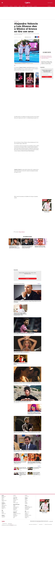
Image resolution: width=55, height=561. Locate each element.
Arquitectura (27, 508)
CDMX (25, 501)
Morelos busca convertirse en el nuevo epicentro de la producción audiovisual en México (46, 57)
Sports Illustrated (16, 504)
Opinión (14, 495)
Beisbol (14, 506)
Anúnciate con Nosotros (48, 524)
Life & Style (15, 497)
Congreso (26, 500)
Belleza (23, 6)
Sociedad (26, 503)
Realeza (11, 6)
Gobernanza (27, 513)
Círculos (15, 6)
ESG (13, 517)
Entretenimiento (15, 499)
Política (26, 497)
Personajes (3, 506)
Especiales (14, 496)
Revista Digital (50, 2)
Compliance (40, 524)
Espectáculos (5, 6)
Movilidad (26, 514)
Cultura (35, 6)
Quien (49, 521)
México (26, 499)
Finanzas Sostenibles (28, 515)
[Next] (47, 242)
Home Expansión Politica (16, 513)
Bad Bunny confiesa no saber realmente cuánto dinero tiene (40, 246)
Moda (20, 6)
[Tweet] (35, 37)
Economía (14, 514)
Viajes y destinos (4, 505)
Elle (2, 510)
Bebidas (3, 504)
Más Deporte (15, 508)
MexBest (3, 502)
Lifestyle (14, 509)
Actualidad (16, 21)
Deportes (14, 500)
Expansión (15, 511)
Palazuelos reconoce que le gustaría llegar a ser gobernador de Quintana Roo (14, 247)
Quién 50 (49, 6)
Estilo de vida (4, 513)
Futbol (14, 505)
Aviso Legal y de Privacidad (33, 524)
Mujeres (3, 515)
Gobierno (26, 498)
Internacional (15, 515)
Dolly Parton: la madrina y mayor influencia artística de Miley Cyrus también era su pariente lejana (46, 62)
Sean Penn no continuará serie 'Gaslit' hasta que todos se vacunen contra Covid (27, 247)
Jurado (3, 508)
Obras (26, 505)
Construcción (27, 506)
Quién (3, 495)
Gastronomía (4, 503)
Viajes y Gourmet (4, 500)
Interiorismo (27, 509)
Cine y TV (14, 501)
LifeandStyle (27, 496)
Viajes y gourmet (29, 6)
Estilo (14, 498)
